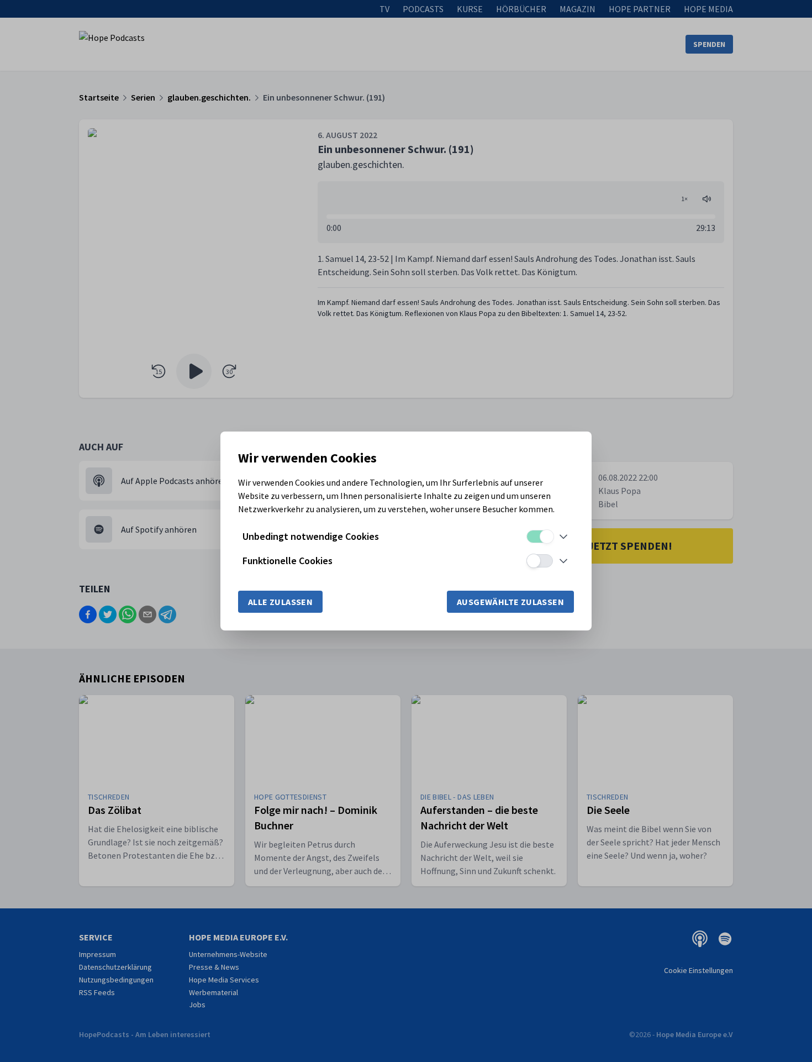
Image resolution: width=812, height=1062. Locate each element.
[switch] (539, 536)
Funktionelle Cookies (287, 560)
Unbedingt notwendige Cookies (310, 536)
